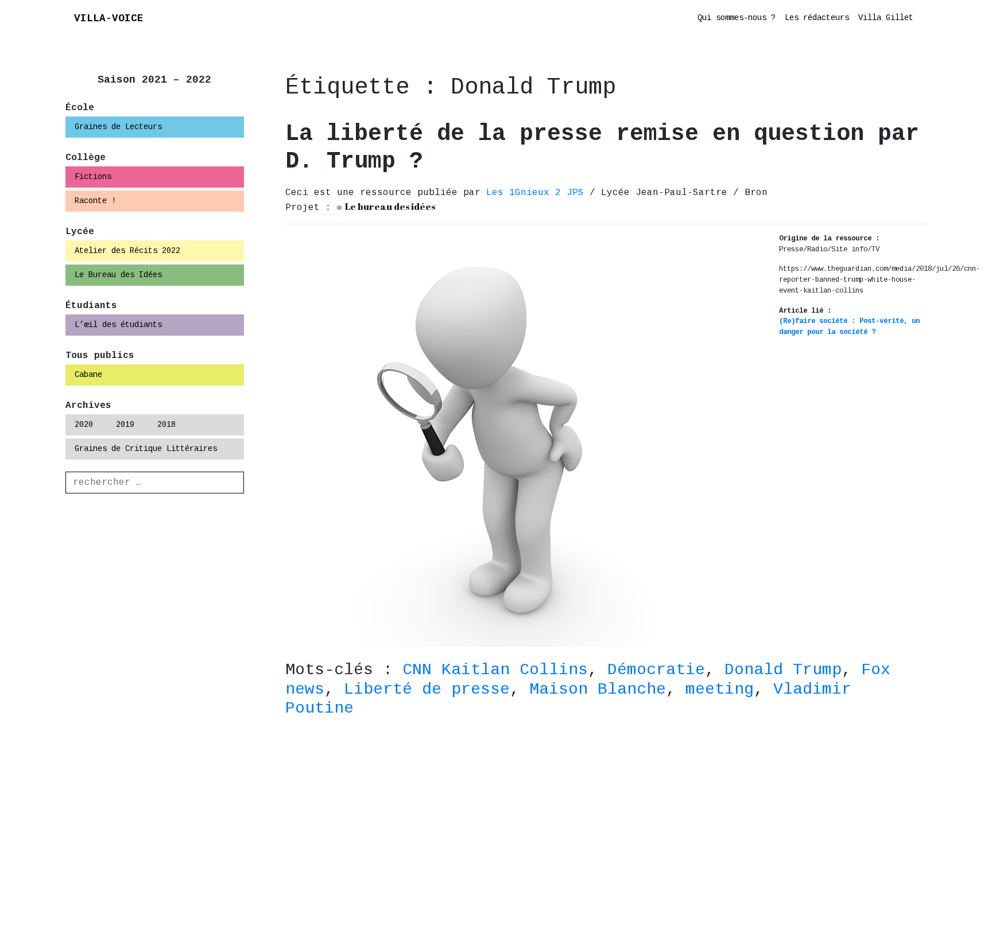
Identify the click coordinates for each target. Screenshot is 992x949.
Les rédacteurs (817, 17)
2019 (125, 424)
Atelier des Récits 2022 (127, 250)
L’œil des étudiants (118, 324)
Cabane (88, 374)
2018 (166, 424)
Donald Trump (783, 670)
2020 (84, 424)
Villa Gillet (885, 17)
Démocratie (656, 670)
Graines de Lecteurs (118, 126)
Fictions (93, 176)
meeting (719, 689)
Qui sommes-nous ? (737, 17)
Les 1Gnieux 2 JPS (538, 193)
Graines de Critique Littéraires (146, 448)
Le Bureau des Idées (118, 274)
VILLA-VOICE (109, 18)
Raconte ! (95, 200)
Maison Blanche (597, 689)
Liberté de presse (427, 689)
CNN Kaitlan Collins (495, 670)
